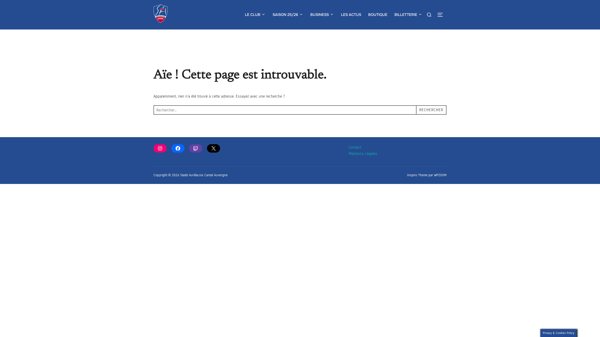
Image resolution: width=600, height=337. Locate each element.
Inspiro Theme (417, 175)
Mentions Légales (363, 153)
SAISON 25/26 (285, 14)
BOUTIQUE (377, 14)
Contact (355, 147)
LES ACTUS (351, 14)
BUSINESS (319, 14)
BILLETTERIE (405, 14)
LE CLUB (252, 14)
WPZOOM (440, 175)
